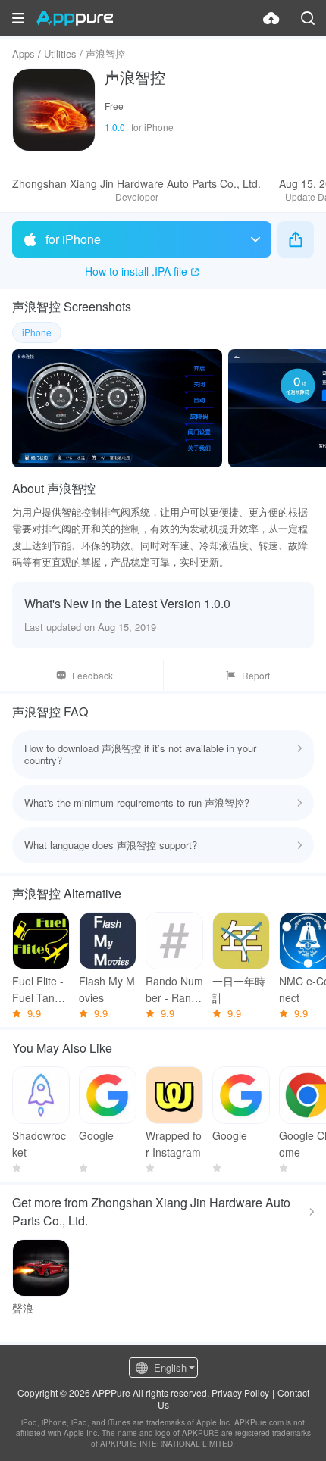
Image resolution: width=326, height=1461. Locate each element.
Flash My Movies (107, 989)
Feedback (92, 675)
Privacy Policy (240, 1392)
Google (96, 1135)
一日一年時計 (238, 989)
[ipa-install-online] (271, 18)
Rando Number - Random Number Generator (174, 989)
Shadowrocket (39, 1144)
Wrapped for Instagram (174, 1144)
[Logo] (74, 18)
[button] (18, 18)
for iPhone (73, 239)
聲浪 (22, 1308)
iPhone (37, 332)
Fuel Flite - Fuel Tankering (41, 989)
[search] (308, 18)
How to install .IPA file (136, 271)
